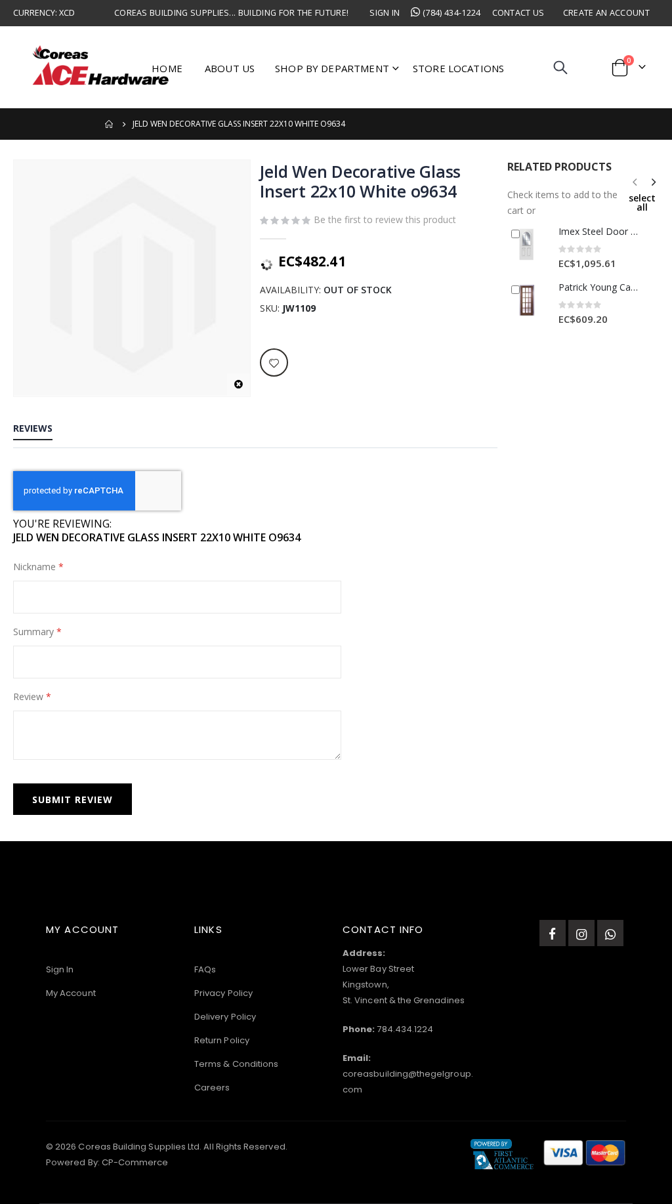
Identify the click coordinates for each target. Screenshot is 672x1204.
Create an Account (606, 12)
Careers (212, 1087)
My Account (71, 993)
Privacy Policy (223, 993)
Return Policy (221, 1040)
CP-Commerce (135, 1162)
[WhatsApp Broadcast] (610, 933)
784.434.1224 (405, 1029)
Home (109, 124)
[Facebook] (552, 933)
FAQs (205, 969)
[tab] (32, 429)
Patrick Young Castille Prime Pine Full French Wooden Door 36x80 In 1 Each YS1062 (600, 287)
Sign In (384, 12)
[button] (238, 384)
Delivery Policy (225, 1016)
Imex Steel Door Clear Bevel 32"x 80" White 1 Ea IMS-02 (600, 231)
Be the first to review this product (385, 219)
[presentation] (653, 182)
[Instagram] (581, 933)
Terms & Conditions (236, 1064)
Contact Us (518, 12)
